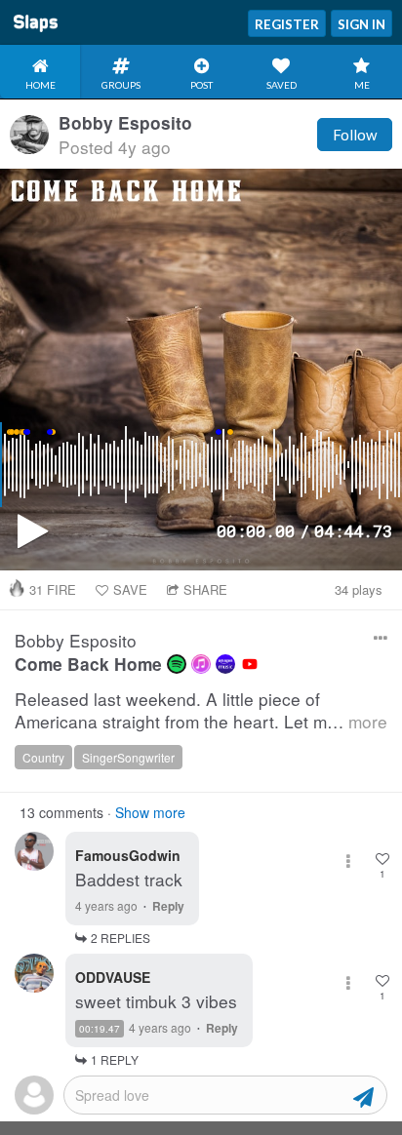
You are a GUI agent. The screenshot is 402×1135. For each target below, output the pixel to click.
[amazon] (225, 664)
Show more (150, 812)
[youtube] (250, 664)
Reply (168, 906)
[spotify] (176, 664)
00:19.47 (99, 1029)
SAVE (130, 589)
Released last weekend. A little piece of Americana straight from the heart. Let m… (201, 710)
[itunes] (201, 664)
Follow (355, 134)
